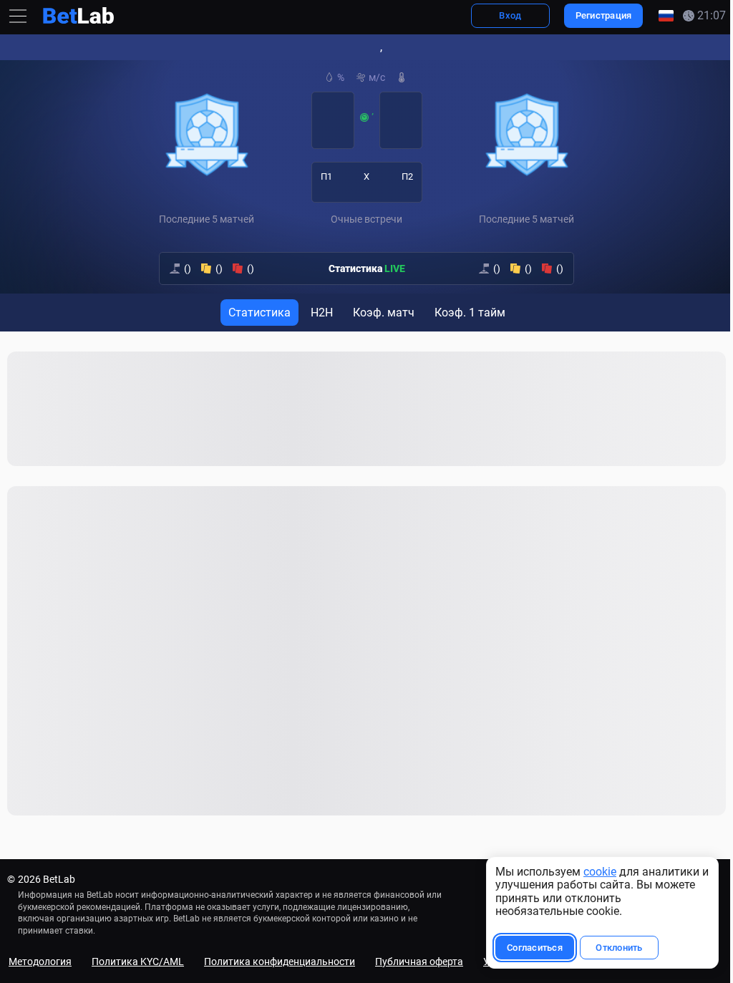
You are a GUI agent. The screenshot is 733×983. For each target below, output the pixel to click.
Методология (40, 961)
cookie (592, 871)
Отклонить (611, 947)
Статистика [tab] (256, 312)
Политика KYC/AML (138, 961)
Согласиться (527, 947)
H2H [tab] (318, 312)
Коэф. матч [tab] (380, 312)
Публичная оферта (419, 961)
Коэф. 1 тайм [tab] (466, 312)
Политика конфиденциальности (279, 961)
